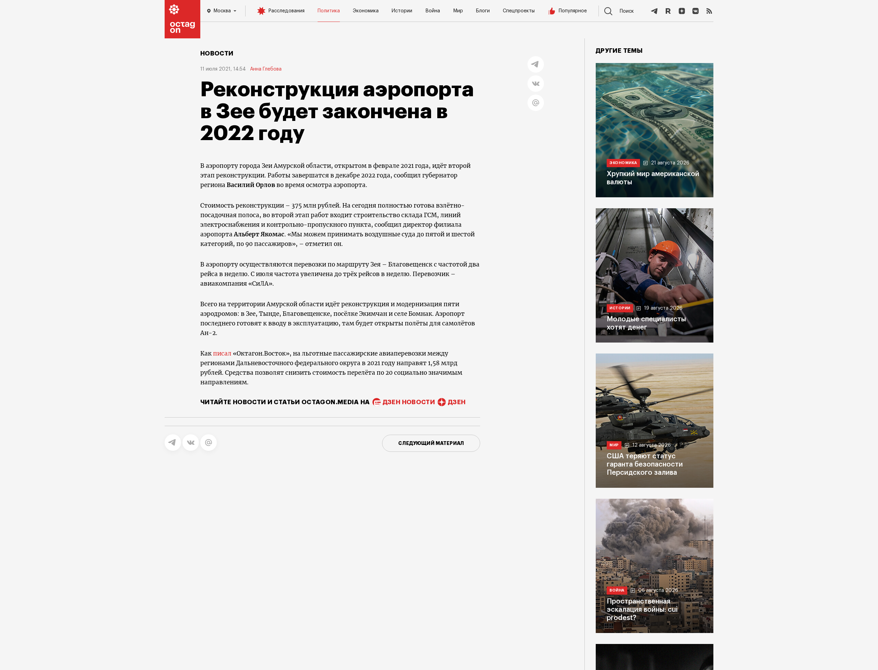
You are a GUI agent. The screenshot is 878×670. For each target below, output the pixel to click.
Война (432, 11)
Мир (458, 11)
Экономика (366, 11)
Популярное (573, 11)
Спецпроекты (519, 11)
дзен (456, 402)
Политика (329, 11)
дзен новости (409, 402)
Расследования (286, 11)
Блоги (483, 11)
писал (222, 353)
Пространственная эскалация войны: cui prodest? (642, 609)
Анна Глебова (266, 69)
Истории (402, 11)
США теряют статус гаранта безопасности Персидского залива (645, 464)
